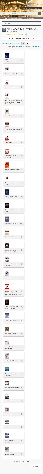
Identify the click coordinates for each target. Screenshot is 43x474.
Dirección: (28, 47)
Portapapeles (5, 8)
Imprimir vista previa (10, 43)
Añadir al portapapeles (22, 60)
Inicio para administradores (30, 8)
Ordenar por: (11, 47)
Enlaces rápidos (16, 8)
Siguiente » (36, 466)
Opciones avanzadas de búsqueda (21, 39)
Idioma (11, 8)
